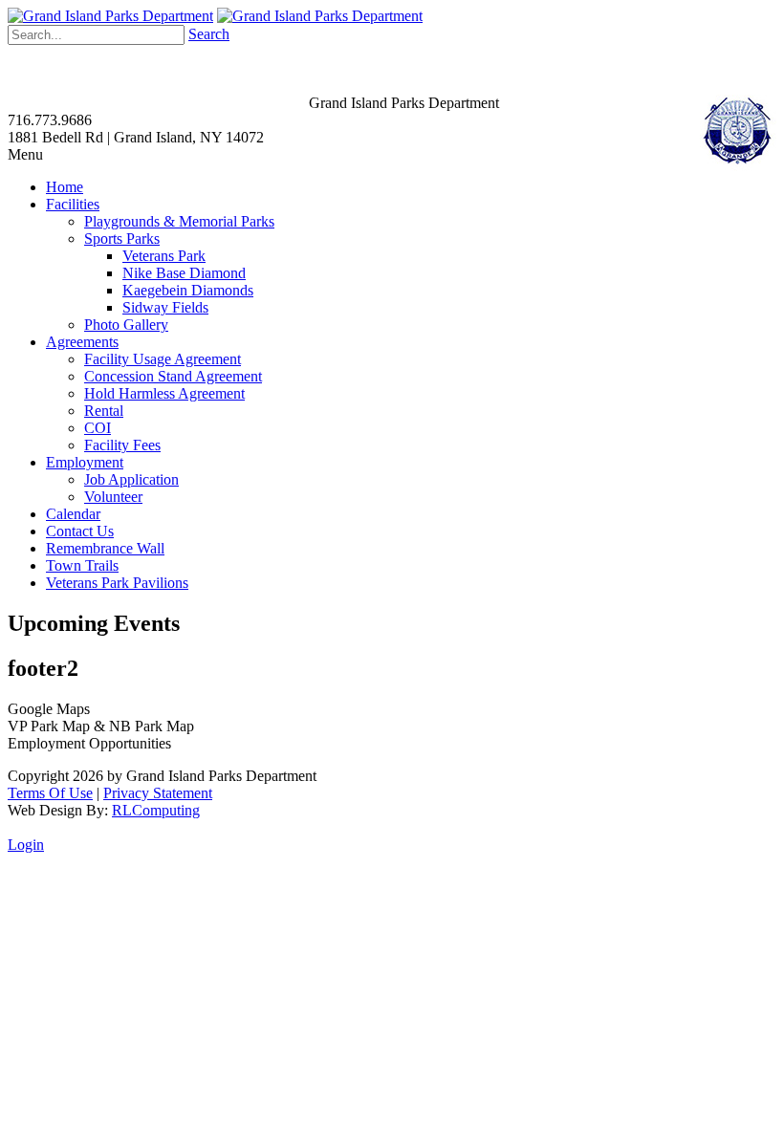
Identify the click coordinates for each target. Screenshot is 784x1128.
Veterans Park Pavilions (117, 583)
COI (97, 428)
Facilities (72, 204)
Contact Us (80, 531)
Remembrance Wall (105, 548)
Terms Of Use (50, 793)
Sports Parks (122, 238)
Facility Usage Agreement (162, 359)
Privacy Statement (157, 793)
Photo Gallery (126, 324)
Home (64, 187)
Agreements (82, 342)
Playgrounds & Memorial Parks (179, 221)
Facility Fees (122, 445)
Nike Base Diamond (184, 273)
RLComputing (156, 810)
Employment (84, 462)
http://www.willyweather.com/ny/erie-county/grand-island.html (299, 88)
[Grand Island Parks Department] (110, 16)
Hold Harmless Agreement (164, 393)
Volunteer (113, 496)
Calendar (73, 514)
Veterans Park (164, 256)
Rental (103, 410)
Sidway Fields (165, 307)
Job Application (131, 479)
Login (26, 844)
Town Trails (82, 565)
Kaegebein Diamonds (187, 290)
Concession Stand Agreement (173, 376)
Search (208, 34)
